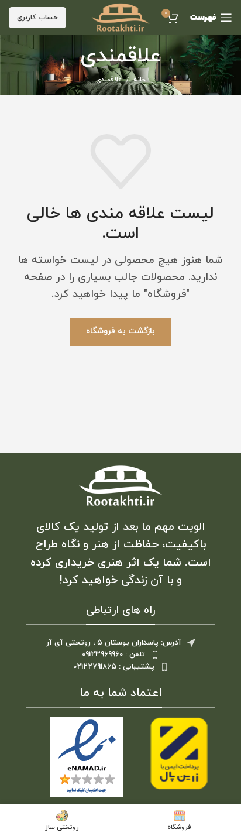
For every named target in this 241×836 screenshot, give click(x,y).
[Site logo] (120, 16)
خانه (139, 79)
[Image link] (120, 485)
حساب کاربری (37, 17)
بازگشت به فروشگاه (120, 331)
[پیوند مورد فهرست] (120, 655)
